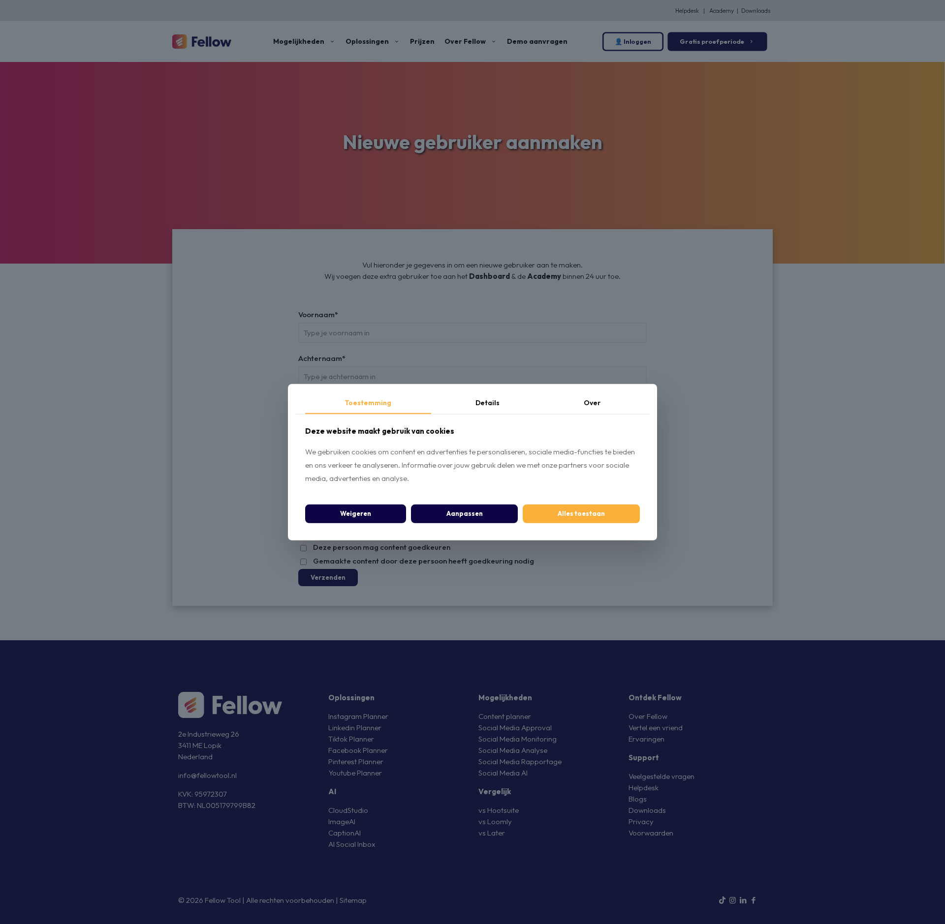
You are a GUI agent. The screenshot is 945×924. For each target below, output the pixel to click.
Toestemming (368, 402)
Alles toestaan (581, 513)
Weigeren (355, 513)
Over (592, 402)
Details (487, 402)
